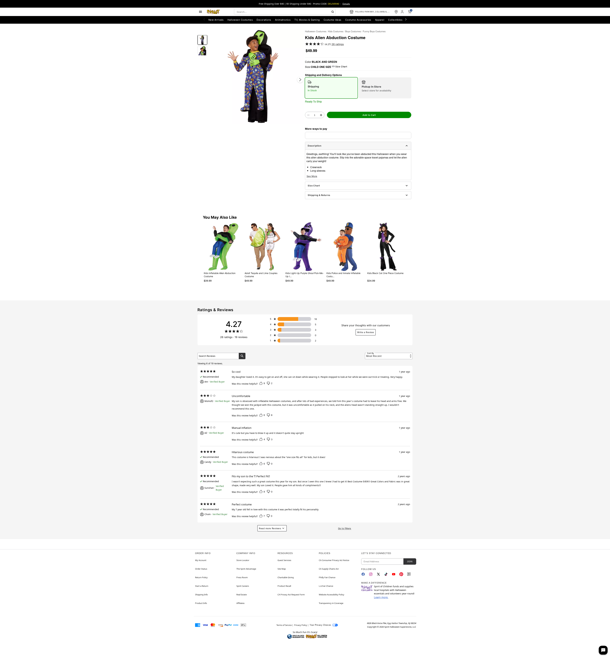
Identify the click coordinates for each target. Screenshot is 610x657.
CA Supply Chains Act (329, 568)
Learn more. (381, 597)
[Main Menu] (200, 12)
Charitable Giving (286, 577)
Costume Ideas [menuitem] (332, 19)
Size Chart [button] (341, 66)
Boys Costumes (353, 31)
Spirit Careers (242, 586)
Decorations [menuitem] (264, 19)
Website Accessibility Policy (331, 594)
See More (312, 176)
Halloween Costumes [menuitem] (240, 19)
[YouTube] (394, 574)
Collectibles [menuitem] (395, 19)
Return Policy (201, 577)
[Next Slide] (300, 79)
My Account (200, 560)
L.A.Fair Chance (326, 586)
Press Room (242, 577)
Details (346, 4)
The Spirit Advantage (246, 568)
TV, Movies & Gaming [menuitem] (307, 19)
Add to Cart (369, 115)
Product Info (201, 603)
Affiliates (240, 603)
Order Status (201, 568)
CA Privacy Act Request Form (291, 594)
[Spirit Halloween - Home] (213, 11)
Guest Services (284, 560)
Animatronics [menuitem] (283, 19)
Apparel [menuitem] (379, 19)
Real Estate (241, 594)
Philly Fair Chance (327, 577)
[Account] (402, 12)
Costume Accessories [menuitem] (358, 19)
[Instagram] (371, 574)
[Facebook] (363, 574)
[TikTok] (386, 574)
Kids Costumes (335, 31)
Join (409, 561)
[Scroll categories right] (405, 19)
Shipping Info (201, 594)
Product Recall (284, 586)
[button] (256, 76)
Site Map (282, 568)
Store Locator (242, 560)
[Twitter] (378, 574)
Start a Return (201, 586)
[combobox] (285, 12)
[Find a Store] (396, 12)
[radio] (331, 87)
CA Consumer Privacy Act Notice (334, 560)
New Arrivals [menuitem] (216, 19)
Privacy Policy (300, 625)
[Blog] (409, 574)
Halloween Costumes (315, 31)
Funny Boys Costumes (374, 31)
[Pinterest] (401, 574)
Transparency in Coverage (331, 603)
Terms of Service (284, 625)
